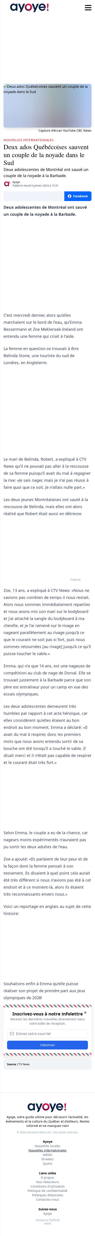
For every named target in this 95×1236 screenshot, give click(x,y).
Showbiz (47, 1159)
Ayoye (16, 182)
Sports (47, 1163)
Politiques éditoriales (47, 1195)
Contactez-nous (47, 1199)
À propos (47, 1177)
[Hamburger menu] (88, 8)
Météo (47, 1155)
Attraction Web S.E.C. (39, 1132)
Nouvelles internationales (47, 1150)
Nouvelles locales (47, 1146)
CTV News (23, 1064)
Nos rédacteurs (47, 1182)
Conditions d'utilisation (47, 1186)
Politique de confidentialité (47, 1191)
